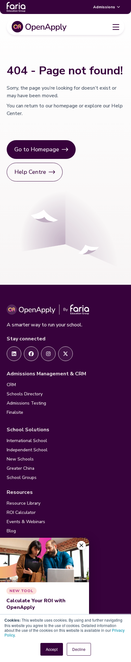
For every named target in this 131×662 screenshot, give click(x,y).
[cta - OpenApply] (14, 353)
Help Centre (30, 172)
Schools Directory (25, 394)
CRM (11, 385)
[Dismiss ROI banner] (81, 545)
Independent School (27, 450)
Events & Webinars (26, 522)
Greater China (20, 468)
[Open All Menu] (116, 27)
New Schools (20, 459)
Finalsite (15, 412)
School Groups (22, 477)
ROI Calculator (21, 512)
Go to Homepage (36, 149)
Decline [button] (79, 649)
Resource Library (23, 503)
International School (27, 441)
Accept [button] (52, 649)
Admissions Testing (26, 403)
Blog (11, 531)
